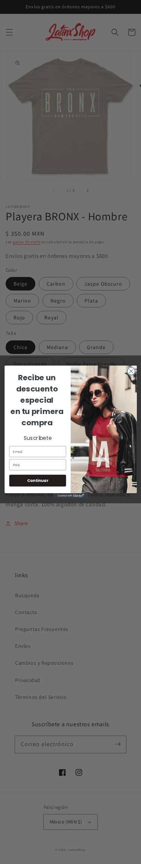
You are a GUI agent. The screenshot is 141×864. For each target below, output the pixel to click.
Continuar (37, 480)
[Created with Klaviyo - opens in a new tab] (70, 495)
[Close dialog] (131, 371)
